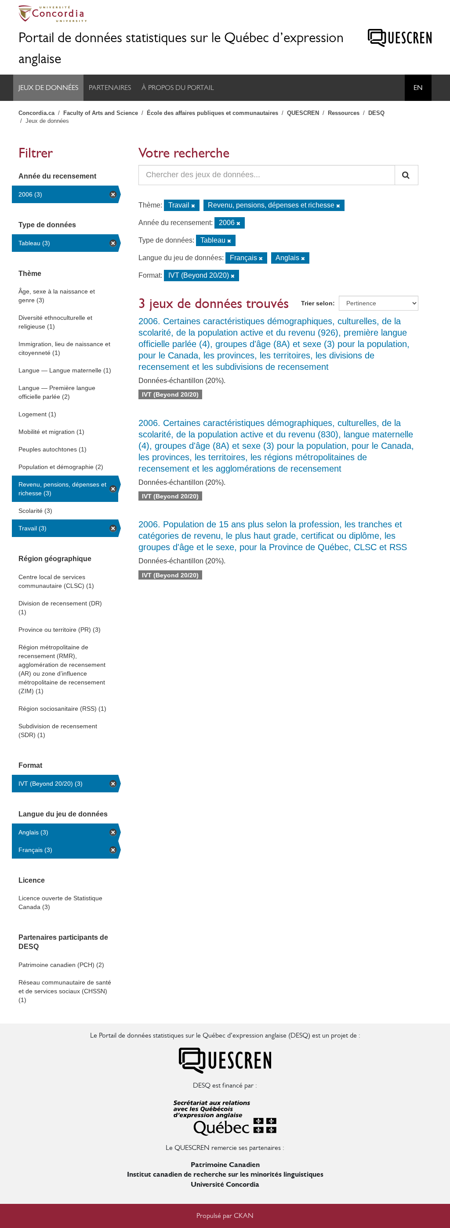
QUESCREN (303, 113)
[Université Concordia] (225, 13)
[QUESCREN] (400, 38)
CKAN (244, 1215)
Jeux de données (48, 87)
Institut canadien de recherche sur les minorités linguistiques (225, 1174)
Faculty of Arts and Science (100, 113)
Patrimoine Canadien (225, 1164)
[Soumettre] (406, 175)
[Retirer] (193, 205)
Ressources (343, 113)
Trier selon (317, 303)
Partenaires (110, 87)
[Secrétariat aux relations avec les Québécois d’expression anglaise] (225, 1116)
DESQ (376, 113)
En (418, 87)
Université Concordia (225, 1184)
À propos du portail (178, 87)
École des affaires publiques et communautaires (212, 113)
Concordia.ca (36, 113)
